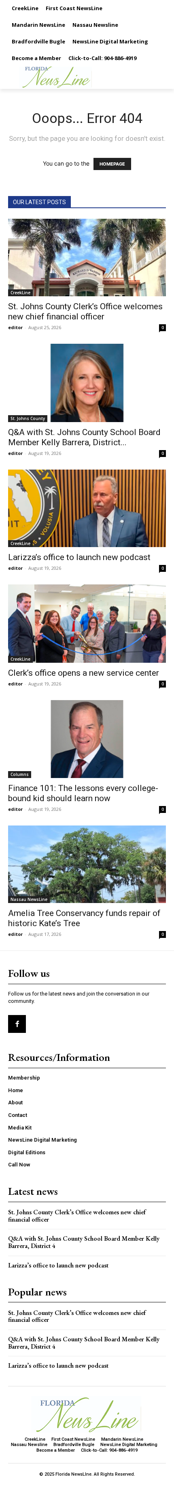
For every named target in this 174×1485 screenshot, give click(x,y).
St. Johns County (28, 418)
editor (15, 327)
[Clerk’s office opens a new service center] (87, 623)
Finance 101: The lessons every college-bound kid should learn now (83, 793)
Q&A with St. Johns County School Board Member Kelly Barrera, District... (84, 437)
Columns (20, 774)
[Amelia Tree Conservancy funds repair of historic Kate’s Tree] (87, 864)
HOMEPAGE (112, 164)
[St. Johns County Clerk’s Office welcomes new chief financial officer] (87, 257)
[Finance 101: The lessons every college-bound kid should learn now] (87, 739)
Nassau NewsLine (29, 899)
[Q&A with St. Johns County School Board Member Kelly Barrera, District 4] (87, 383)
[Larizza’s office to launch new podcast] (87, 508)
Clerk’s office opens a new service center (83, 673)
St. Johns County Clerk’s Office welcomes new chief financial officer (85, 311)
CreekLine (20, 292)
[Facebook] (17, 1024)
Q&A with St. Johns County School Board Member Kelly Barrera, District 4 (83, 1242)
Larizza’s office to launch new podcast (79, 557)
